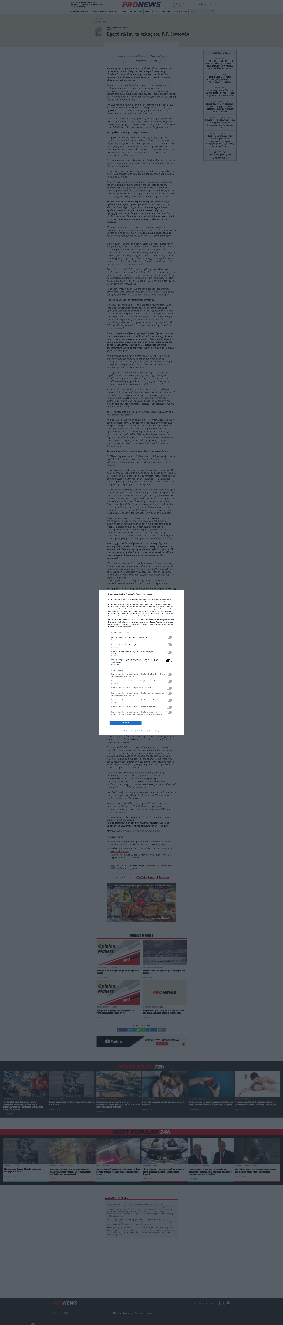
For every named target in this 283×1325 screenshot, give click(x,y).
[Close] (180, 594)
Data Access (141, 731)
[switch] (169, 637)
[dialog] (141, 662)
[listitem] (141, 632)
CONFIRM (125, 723)
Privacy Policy (154, 731)
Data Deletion (129, 731)
